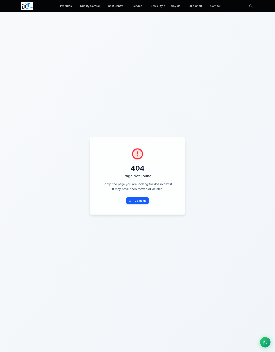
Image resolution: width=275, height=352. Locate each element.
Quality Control (90, 5)
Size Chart (195, 5)
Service (137, 5)
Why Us (175, 5)
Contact (215, 5)
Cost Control (116, 5)
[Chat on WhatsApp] (265, 342)
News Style (157, 5)
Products (66, 5)
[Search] (251, 6)
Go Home (140, 200)
